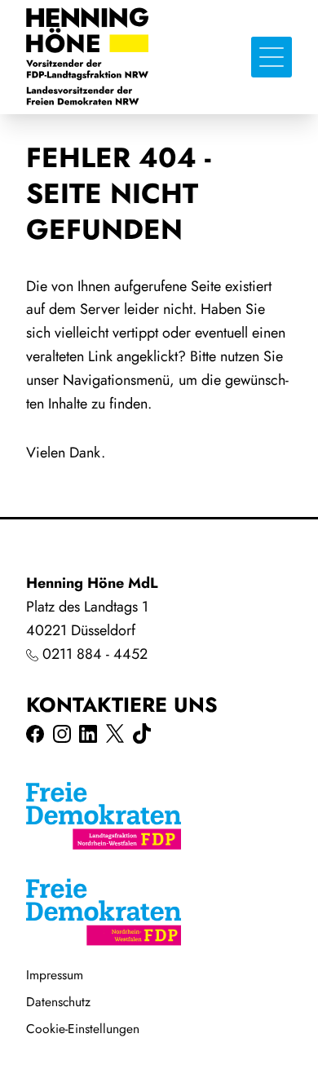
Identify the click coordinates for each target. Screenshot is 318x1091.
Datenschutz (58, 1001)
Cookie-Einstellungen (82, 1028)
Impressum (54, 974)
